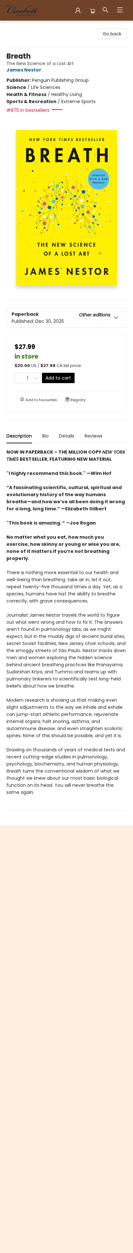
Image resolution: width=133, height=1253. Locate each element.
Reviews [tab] (93, 436)
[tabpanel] (66, 629)
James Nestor (23, 70)
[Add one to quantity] (36, 377)
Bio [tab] (45, 436)
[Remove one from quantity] (19, 377)
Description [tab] (19, 436)
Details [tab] (66, 436)
